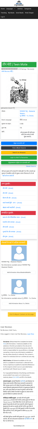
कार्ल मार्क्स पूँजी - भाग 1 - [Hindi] (12, 203)
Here (4, 344)
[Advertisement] (19, 39)
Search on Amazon (19, 152)
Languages (9, 9)
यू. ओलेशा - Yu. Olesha (26, 116)
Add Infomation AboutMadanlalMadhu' (19, 272)
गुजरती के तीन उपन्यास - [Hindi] (12, 232)
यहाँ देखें (23, 381)
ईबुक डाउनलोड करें (19, 143)
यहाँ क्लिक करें (28, 419)
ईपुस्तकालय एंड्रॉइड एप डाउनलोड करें (19, 162)
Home (3, 9)
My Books (11, 13)
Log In (3, 17)
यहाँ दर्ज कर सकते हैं (8, 176)
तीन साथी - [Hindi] (8, 227)
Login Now (30, 334)
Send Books (20, 13)
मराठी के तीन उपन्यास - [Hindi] (11, 222)
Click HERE (16, 377)
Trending (4, 13)
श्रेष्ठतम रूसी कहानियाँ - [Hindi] (11, 207)
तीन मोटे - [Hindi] (8, 188)
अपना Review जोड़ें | (7, 71)
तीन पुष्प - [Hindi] (8, 236)
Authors (20, 9)
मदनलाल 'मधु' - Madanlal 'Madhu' (27, 112)
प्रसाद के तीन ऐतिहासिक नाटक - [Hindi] (14, 217)
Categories (27, 9)
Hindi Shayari (29, 13)
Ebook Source (31, 166)
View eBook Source (19, 148)
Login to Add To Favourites (19, 157)
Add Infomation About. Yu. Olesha (19, 303)
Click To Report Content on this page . (21, 314)
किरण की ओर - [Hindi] (9, 198)
